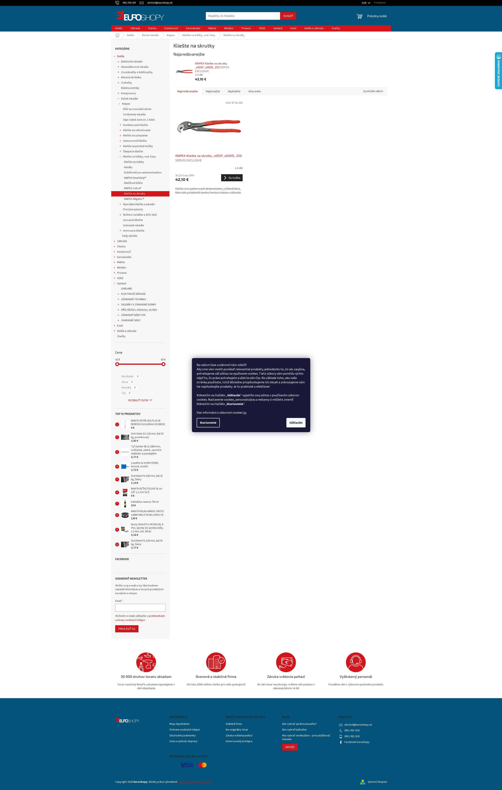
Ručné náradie (129, 99)
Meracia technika (131, 77)
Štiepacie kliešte (133, 152)
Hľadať (288, 16)
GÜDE (120, 278)
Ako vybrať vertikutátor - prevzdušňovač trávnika (306, 737)
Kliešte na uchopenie (135, 136)
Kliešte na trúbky (134, 162)
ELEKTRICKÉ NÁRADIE (133, 294)
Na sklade (130, 376)
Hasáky (128, 167)
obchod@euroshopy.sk (358, 725)
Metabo (121, 268)
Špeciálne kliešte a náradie (139, 204)
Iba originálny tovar (237, 730)
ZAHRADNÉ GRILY (130, 320)
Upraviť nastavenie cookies (194, 782)
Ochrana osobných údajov (184, 730)
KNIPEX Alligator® (134, 199)
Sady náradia (129, 236)
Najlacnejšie (213, 91)
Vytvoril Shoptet (377, 782)
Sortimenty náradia (134, 114)
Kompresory (128, 93)
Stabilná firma (234, 724)
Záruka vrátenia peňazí (239, 736)
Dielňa (120, 56)
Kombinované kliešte (135, 125)
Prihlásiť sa (126, 628)
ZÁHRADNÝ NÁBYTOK (133, 315)
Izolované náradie (133, 225)
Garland (121, 284)
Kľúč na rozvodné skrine (137, 109)
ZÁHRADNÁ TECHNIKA (133, 299)
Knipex (126, 104)
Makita (121, 262)
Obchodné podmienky (182, 736)
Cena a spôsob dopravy (183, 741)
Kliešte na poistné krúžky (138, 146)
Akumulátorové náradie (135, 67)
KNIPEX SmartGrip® (135, 178)
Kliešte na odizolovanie (137, 130)
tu (244, 412)
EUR (364, 3)
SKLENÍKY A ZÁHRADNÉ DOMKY (138, 305)
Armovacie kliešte (133, 231)
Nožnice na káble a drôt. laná (140, 215)
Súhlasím (296, 423)
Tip (126, 393)
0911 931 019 (351, 730)
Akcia (127, 382)
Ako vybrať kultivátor (294, 730)
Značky (121, 336)
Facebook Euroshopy (356, 742)
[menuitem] (118, 28)
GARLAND (126, 289)
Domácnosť (124, 252)
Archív (290, 747)
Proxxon (122, 273)
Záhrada (122, 241)
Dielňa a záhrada (126, 331)
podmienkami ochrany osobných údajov (140, 618)
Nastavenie (208, 423)
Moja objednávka (179, 724)
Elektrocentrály (130, 88)
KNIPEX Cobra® (132, 188)
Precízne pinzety (133, 209)
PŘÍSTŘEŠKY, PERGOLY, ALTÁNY (139, 310)
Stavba (121, 246)
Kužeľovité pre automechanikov (143, 173)
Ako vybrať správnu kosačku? (299, 724)
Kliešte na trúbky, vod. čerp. (139, 157)
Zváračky (126, 83)
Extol (120, 326)
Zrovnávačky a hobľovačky (137, 72)
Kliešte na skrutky (134, 194)
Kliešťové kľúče (133, 183)
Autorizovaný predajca (239, 741)
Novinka (129, 388)
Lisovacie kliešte (133, 220)
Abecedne (255, 91)
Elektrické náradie (131, 62)
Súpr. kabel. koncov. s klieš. (139, 120)
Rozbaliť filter (138, 400)
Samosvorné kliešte (135, 141)
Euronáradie (124, 257)
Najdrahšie (234, 91)
